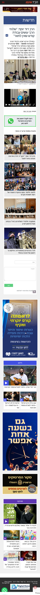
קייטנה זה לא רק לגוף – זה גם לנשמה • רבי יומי (12, 405)
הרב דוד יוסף (27, 111)
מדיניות (35, 583)
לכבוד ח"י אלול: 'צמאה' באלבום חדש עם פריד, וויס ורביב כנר (20, 527)
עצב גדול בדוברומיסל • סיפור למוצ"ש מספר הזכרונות (28, 405)
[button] (4, 590)
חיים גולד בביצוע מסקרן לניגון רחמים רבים (29, 544)
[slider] (10, 105)
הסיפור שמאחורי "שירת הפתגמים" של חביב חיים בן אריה (12, 564)
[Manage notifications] (35, 587)
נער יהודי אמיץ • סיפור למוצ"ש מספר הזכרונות (20, 387)
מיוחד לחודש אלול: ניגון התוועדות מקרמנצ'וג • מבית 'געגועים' (12, 545)
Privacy (37, 593)
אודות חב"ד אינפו (32, 581)
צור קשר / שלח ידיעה (19, 581)
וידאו (20, 363)
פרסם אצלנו (8, 581)
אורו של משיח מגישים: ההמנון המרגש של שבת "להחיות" (30, 565)
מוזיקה (20, 501)
